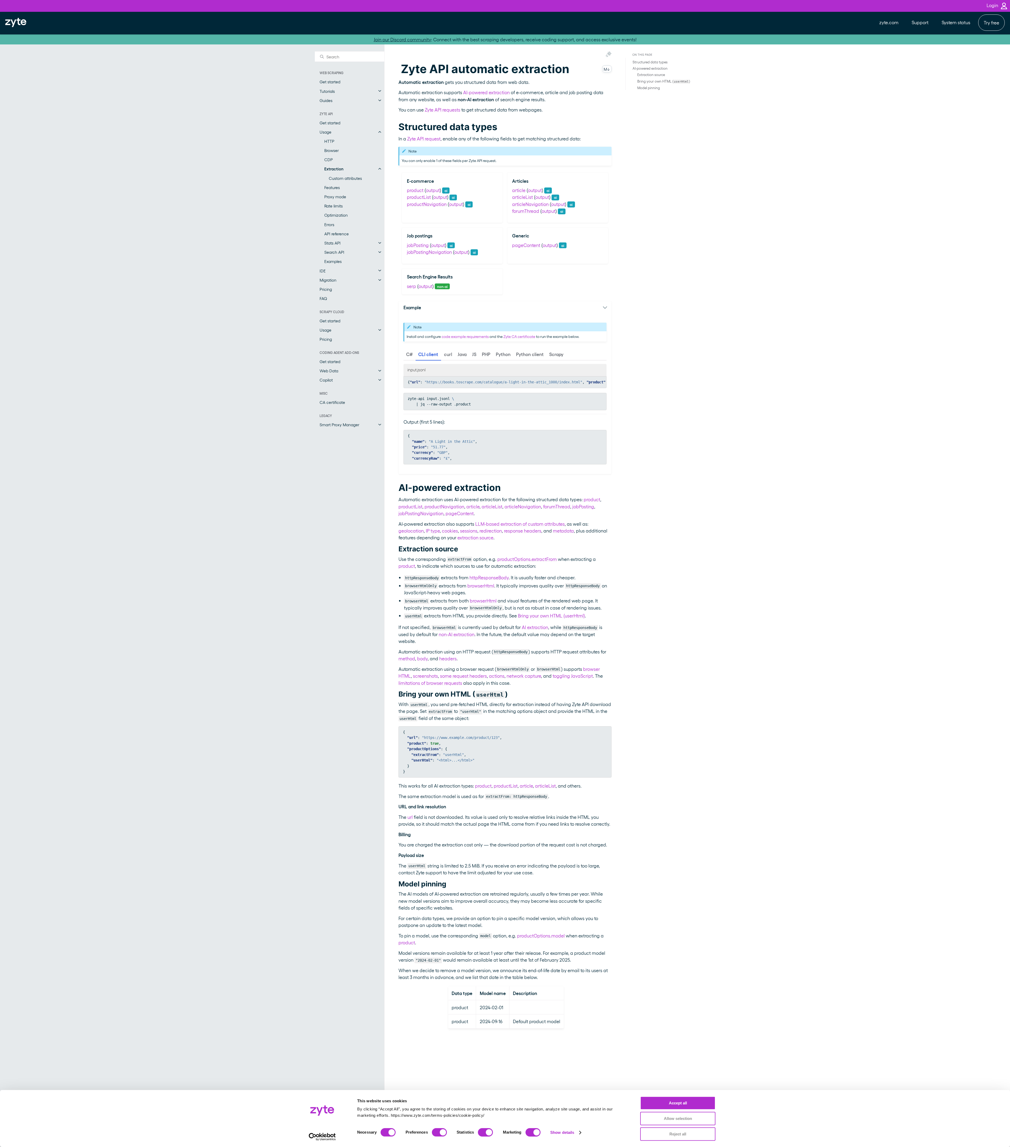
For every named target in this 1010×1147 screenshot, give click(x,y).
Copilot (326, 379)
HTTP (329, 141)
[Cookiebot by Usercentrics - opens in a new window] (322, 1137)
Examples (333, 261)
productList (419, 197)
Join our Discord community (402, 39)
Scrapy (556, 354)
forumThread (525, 211)
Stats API (332, 242)
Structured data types (650, 62)
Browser (331, 150)
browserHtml (480, 585)
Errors (329, 224)
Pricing (326, 289)
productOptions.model (541, 935)
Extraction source (651, 75)
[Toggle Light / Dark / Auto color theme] (609, 54)
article (519, 190)
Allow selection (678, 1118)
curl (448, 354)
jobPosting (418, 245)
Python (503, 354)
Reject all (677, 1134)
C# (409, 354)
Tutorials (327, 90)
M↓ (607, 69)
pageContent (526, 245)
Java (462, 354)
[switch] (439, 1132)
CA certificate (332, 402)
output (433, 190)
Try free (991, 22)
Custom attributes (345, 177)
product (415, 190)
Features (332, 187)
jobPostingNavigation (429, 252)
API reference (336, 233)
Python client (530, 354)
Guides (326, 100)
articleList (522, 197)
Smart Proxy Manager (339, 424)
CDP (328, 159)
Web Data (329, 370)
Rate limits (333, 205)
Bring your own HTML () (663, 81)
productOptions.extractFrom (527, 559)
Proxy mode (335, 196)
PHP (486, 354)
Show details (562, 1132)
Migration (328, 279)
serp (411, 286)
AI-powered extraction (650, 68)
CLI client (428, 354)
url (410, 817)
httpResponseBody (489, 577)
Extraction (334, 168)
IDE (323, 270)
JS (474, 354)
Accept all (678, 1103)
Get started (330, 81)
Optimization (336, 214)
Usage (325, 131)
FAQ (323, 298)
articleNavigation (530, 204)
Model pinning (648, 87)
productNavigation (427, 204)
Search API (334, 252)
